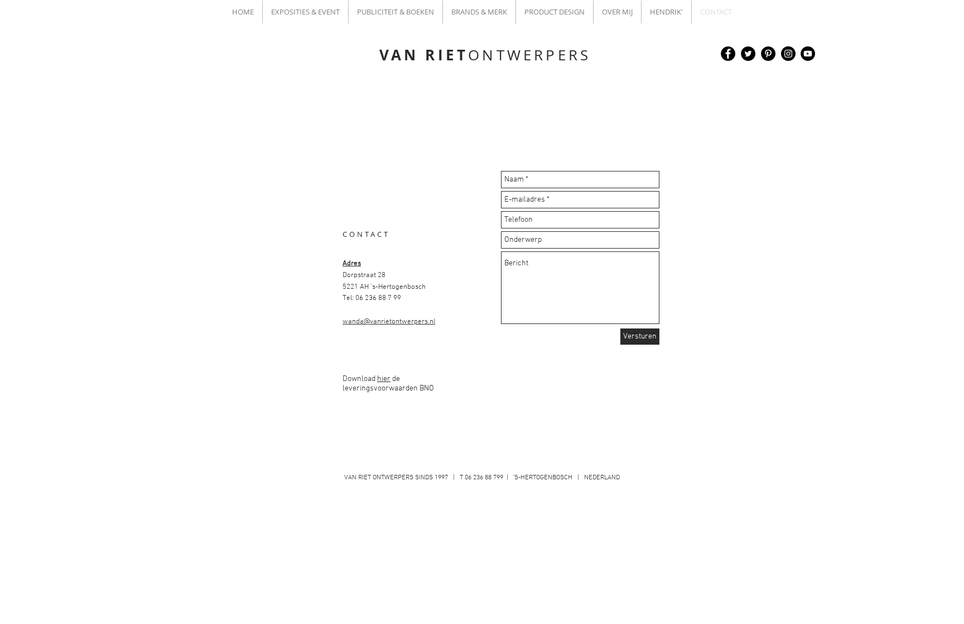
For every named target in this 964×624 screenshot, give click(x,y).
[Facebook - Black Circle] (728, 53)
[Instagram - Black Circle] (788, 53)
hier (384, 379)
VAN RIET (485, 55)
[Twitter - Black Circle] (748, 53)
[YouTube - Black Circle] (808, 53)
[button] (305, 12)
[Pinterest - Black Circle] (768, 53)
